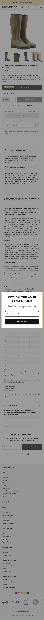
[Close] (40, 294)
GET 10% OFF (22, 322)
